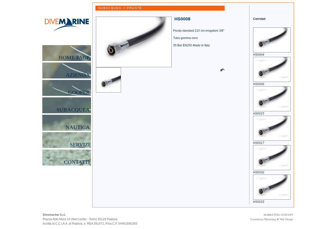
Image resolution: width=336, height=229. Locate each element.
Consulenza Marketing (263, 219)
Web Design (286, 219)
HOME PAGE (74, 57)
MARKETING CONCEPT (278, 214)
